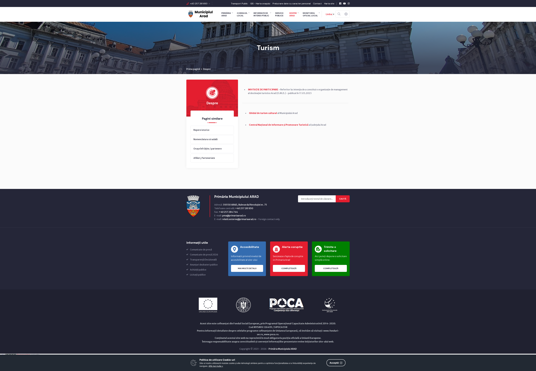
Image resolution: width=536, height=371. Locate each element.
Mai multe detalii (247, 268)
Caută (342, 199)
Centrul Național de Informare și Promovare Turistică (278, 124)
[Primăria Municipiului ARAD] (200, 13)
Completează (288, 268)
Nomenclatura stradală (205, 139)
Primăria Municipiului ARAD (283, 348)
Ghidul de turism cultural (263, 113)
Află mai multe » (216, 366)
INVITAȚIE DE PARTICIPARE (263, 89)
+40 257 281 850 (198, 3)
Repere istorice (201, 130)
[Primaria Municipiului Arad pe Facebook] (340, 3)
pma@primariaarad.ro (234, 215)
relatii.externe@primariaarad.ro (239, 219)
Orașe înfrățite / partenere (207, 148)
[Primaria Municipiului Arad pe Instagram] (349, 3)
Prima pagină (193, 69)
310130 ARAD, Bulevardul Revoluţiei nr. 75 (245, 204)
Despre (207, 69)
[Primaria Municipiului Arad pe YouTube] (344, 3)
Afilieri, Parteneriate (204, 158)
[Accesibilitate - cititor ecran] (346, 14)
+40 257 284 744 (228, 212)
